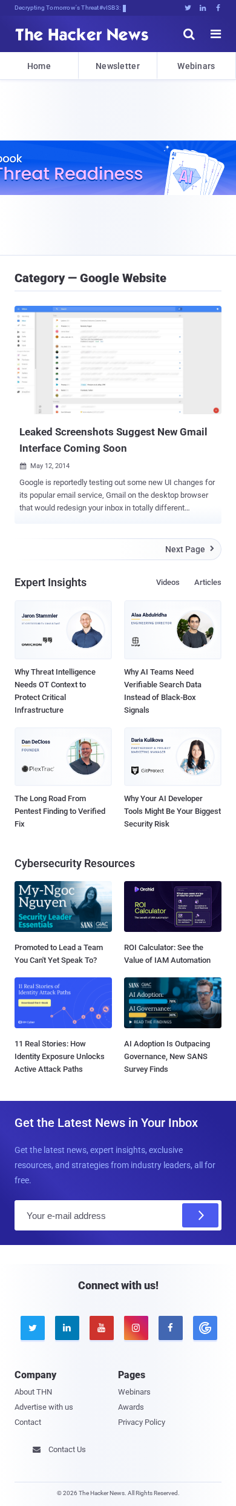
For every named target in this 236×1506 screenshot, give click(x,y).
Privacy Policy (141, 1422)
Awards (131, 1407)
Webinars (196, 66)
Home (39, 66)
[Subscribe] (200, 1215)
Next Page (189, 549)
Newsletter (118, 66)
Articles (207, 582)
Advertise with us (44, 1407)
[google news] (204, 1328)
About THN (33, 1391)
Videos (168, 582)
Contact (28, 1422)
